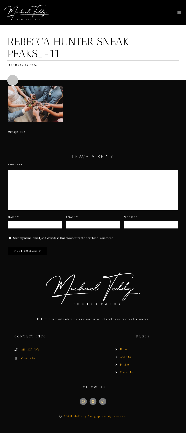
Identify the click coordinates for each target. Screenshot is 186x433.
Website (130, 217)
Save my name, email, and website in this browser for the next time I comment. (63, 238)
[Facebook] (93, 401)
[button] (179, 12)
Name (12, 217)
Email (71, 217)
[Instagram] (83, 401)
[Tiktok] (102, 401)
